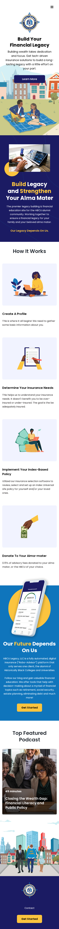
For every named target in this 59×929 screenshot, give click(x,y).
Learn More (29, 79)
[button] (52, 7)
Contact (29, 908)
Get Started (29, 707)
